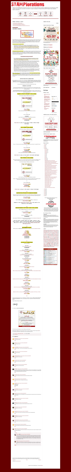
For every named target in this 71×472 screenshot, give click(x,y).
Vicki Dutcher (49, 241)
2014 (45, 194)
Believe (14, 270)
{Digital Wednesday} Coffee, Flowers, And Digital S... (50, 168)
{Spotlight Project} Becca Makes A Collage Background (51, 161)
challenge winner (49, 242)
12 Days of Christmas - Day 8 (48, 184)
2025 (45, 145)
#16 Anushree (25, 184)
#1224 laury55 (25, 212)
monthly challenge (53, 244)
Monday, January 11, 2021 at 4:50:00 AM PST (21, 393)
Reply (15, 340)
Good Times (22, 270)
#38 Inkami (25, 186)
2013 (45, 195)
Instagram (50, 44)
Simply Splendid (36, 270)
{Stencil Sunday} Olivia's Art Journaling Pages (50, 160)
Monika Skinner (46, 237)
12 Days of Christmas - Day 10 (48, 182)
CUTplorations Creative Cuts (47, 232)
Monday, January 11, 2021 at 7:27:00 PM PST (23, 411)
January (46, 159)
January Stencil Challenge (48, 185)
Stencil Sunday (55, 239)
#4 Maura (25, 109)
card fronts (45, 242)
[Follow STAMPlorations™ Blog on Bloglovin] (54, 105)
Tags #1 (33, 266)
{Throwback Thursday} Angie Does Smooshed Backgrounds (51, 163)
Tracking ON (53, 264)
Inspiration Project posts (26, 202)
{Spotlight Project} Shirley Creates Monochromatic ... (50, 162)
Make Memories (28, 270)
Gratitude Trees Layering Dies (27, 246)
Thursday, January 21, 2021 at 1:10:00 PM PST (22, 428)
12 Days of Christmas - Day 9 (48, 183)
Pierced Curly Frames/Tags (23, 266)
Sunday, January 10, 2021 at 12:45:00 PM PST (21, 360)
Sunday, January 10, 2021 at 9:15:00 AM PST (23, 338)
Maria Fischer (45, 236)
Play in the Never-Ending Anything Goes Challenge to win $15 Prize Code (21, 25)
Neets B (15, 428)
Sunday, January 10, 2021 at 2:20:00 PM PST (22, 364)
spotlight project (46, 245)
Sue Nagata (45, 240)
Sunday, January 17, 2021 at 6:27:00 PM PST (21, 424)
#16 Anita (25, 143)
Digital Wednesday (55, 234)
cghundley (15, 383)
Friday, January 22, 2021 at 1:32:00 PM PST (25, 434)
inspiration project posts (31, 194)
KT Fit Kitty (25, 288)
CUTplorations (55, 231)
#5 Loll (25, 176)
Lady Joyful (25, 263)
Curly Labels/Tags (29, 266)
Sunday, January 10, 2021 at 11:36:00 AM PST (22, 351)
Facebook (50, 47)
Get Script (48, 264)
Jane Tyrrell (57, 235)
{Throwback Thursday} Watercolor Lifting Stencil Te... (50, 167)
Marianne (15, 364)
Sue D (15, 424)
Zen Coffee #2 (29, 259)
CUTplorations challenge (54, 232)
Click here (16, 122)
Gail (14, 360)
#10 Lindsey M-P (25, 151)
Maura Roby (50, 236)
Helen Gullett (50, 235)
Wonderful (39, 270)
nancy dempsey (25, 200)
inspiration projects (50, 243)
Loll (14, 374)
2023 (45, 146)
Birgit (26, 275)
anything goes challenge (55, 241)
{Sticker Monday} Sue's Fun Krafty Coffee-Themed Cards (51, 170)
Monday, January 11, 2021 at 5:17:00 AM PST (23, 398)
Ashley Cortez (16, 411)
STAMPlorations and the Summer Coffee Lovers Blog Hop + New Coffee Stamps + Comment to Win (47, 97)
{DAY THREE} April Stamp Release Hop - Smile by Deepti (47, 107)
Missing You (32, 270)
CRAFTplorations (51, 231)
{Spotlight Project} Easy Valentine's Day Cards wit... (50, 166)
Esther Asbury (25, 280)
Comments (54, 99)
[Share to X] (27, 333)
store (35, 64)
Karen (25, 272)
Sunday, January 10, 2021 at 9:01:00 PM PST (22, 383)
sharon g (25, 293)
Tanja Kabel (48, 240)
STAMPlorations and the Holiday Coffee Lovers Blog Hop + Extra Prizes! (47, 100)
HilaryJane (15, 402)
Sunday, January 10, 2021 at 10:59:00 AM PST (23, 347)
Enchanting (19, 270)
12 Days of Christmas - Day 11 (48, 181)
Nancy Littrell (56, 237)
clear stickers (54, 242)
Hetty (25, 260)
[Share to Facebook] (28, 333)
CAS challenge (46, 231)
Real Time (50, 264)
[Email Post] (24, 333)
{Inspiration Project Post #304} (48, 164)
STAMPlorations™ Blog (46, 259)
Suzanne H (25, 283)
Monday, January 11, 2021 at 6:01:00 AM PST (22, 402)
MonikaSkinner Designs (51, 237)
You (26, 271)
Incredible (25, 270)
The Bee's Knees (53, 240)
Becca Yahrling (16, 347)
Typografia (46, 241)
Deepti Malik (49, 234)
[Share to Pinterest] (29, 333)
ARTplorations (45, 230)
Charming (16, 270)
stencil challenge (51, 246)
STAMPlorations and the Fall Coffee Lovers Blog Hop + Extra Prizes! (47, 104)
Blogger (42, 465)
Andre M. (15, 351)
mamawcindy (16, 415)
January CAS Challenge (47, 186)
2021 (45, 148)
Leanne (25, 251)
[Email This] (26, 333)
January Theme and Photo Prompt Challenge (50, 187)
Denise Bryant (16, 338)
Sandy (25, 267)
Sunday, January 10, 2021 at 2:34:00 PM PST (21, 374)
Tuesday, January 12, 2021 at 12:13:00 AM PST (23, 415)
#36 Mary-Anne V (26, 118)
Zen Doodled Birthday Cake (23, 250)
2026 (45, 144)
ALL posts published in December (36, 228)
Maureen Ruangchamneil (55, 236)
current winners (16, 334)
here (28, 243)
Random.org (23, 42)
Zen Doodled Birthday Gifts (30, 250)
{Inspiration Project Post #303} (48, 169)
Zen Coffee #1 (24, 259)
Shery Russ (17, 434)
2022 (45, 147)
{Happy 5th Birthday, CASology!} (46, 108)
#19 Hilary (25, 149)
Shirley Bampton (49, 239)
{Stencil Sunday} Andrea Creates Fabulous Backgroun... (51, 165)
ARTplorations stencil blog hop (52, 230)
